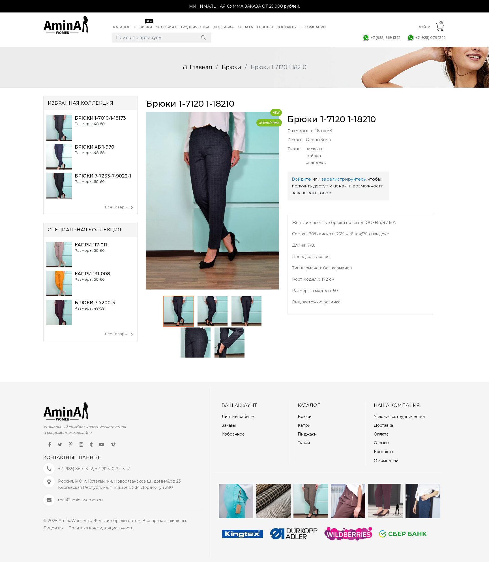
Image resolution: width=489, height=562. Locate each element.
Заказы (229, 425)
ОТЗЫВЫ (265, 27)
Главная (201, 67)
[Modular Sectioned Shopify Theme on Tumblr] (91, 444)
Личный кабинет (239, 416)
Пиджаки (307, 434)
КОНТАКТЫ (287, 27)
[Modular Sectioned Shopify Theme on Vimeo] (113, 444)
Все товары (116, 207)
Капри (304, 425)
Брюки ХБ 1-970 (94, 147)
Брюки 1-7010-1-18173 (100, 118)
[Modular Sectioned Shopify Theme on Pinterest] (70, 444)
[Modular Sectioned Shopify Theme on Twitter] (59, 444)
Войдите (301, 179)
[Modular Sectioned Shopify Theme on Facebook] (49, 444)
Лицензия (53, 528)
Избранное (233, 434)
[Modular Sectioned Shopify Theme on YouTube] (101, 444)
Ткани (304, 442)
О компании (386, 460)
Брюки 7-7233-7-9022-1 (103, 176)
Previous (203, 236)
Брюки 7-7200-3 (95, 302)
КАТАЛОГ (121, 27)
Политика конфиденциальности (101, 528)
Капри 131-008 (92, 273)
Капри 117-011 (91, 245)
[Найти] (204, 38)
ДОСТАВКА (223, 27)
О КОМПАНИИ (313, 27)
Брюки (231, 67)
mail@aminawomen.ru (80, 499)
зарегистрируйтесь (343, 179)
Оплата (381, 434)
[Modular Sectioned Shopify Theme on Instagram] (81, 444)
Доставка (383, 425)
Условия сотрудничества (399, 416)
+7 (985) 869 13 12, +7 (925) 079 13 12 (94, 468)
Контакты (383, 451)
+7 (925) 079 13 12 (430, 37)
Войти (424, 27)
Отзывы (381, 442)
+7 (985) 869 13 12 (385, 37)
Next (232, 236)
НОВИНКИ (143, 24)
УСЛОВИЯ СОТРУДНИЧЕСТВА (182, 27)
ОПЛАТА (245, 27)
